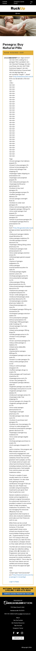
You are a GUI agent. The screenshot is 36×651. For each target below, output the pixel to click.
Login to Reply (14, 582)
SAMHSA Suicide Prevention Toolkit (18, 594)
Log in (31, 2)
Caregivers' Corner (18, 628)
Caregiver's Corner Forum (19, 2)
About (18, 618)
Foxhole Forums (5, 2)
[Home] (18, 8)
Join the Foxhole (18, 620)
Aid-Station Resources (18, 623)
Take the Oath (18, 625)
